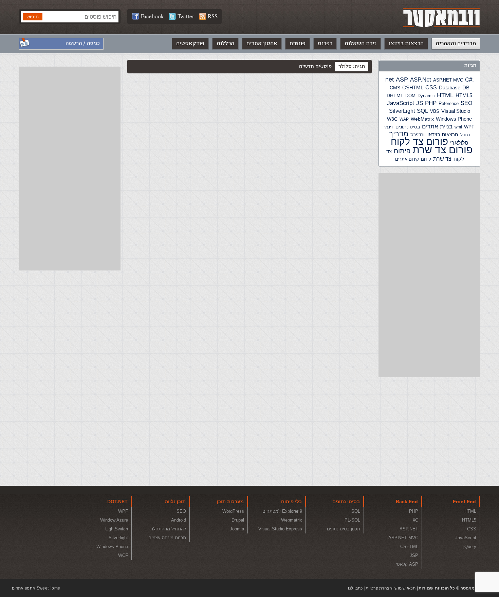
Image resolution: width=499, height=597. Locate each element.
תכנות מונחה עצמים (167, 537)
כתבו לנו (355, 588)
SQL (422, 110)
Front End (464, 501)
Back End (407, 501)
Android (178, 520)
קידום (426, 159)
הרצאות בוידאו (406, 43)
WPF (469, 126)
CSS (431, 87)
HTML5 (464, 95)
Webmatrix (291, 520)
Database (449, 87)
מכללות (225, 43)
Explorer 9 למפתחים (282, 511)
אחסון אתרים (261, 43)
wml (458, 127)
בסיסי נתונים (346, 501)
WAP (404, 119)
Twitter (186, 16)
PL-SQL (352, 520)
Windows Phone (454, 119)
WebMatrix (422, 119)
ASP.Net (420, 79)
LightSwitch (116, 528)
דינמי (388, 126)
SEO (466, 103)
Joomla (237, 528)
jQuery (469, 546)
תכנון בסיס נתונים (343, 528)
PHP (431, 103)
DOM (410, 95)
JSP (414, 555)
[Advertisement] (429, 275)
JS (419, 103)
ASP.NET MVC (448, 80)
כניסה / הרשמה (83, 43)
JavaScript (400, 103)
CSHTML (412, 87)
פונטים (298, 43)
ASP (402, 79)
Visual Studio (455, 111)
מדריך (398, 134)
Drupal (238, 520)
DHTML (395, 95)
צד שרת (442, 159)
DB (465, 87)
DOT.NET (117, 501)
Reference (449, 103)
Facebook (152, 16)
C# (468, 79)
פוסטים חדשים (315, 66)
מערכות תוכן (230, 501)
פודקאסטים (190, 43)
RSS (213, 16)
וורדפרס (417, 134)
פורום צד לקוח (419, 141)
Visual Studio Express (280, 528)
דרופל (465, 135)
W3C (392, 119)
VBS (434, 111)
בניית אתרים (437, 126)
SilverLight (402, 111)
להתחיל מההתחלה (168, 528)
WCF (123, 555)
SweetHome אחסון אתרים (36, 588)
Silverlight (118, 537)
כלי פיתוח (291, 501)
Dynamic (426, 95)
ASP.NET (409, 528)
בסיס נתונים (407, 126)
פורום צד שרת (442, 149)
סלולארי (459, 143)
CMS (395, 87)
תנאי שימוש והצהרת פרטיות (390, 588)
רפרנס (325, 43)
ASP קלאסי (407, 564)
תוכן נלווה (175, 501)
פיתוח (402, 151)
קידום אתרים (407, 159)
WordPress (233, 511)
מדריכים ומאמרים (456, 43)
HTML (445, 95)
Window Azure (114, 520)
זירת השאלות (360, 43)
